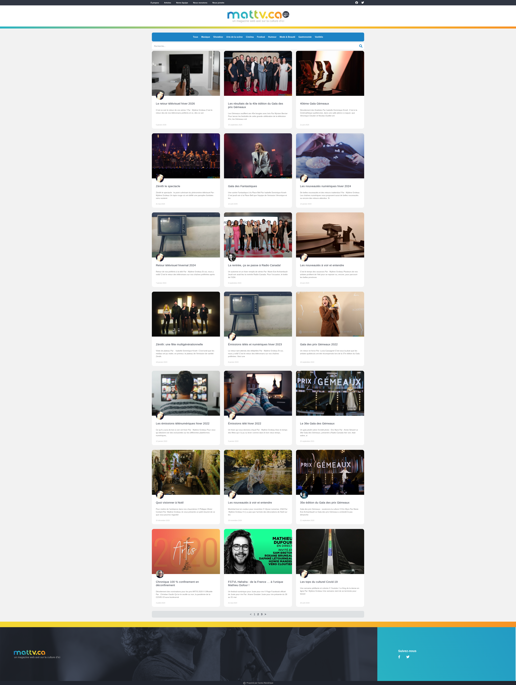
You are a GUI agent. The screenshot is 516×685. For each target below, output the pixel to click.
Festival (261, 37)
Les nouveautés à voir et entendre (322, 265)
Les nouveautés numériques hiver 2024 (325, 186)
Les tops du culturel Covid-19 (319, 581)
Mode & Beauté (287, 37)
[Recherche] (360, 46)
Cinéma (250, 37)
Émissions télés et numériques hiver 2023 (255, 344)
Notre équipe (182, 3)
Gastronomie (305, 37)
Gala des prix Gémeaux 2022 (319, 344)
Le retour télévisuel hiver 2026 (175, 103)
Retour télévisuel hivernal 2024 (176, 265)
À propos (154, 3)
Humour (272, 37)
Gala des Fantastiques (242, 186)
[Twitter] (362, 2)
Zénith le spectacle (168, 186)
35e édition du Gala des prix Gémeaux (325, 502)
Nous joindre (218, 3)
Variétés (319, 37)
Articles (167, 3)
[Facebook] (356, 2)
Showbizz (218, 37)
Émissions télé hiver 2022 (244, 423)
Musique (205, 37)
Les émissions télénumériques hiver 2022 (182, 423)
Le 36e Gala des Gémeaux (317, 423)
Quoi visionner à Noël (170, 502)
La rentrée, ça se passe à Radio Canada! (254, 265)
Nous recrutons (200, 3)
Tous (195, 37)
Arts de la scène (234, 37)
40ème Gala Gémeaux (314, 103)
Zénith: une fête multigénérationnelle (179, 344)
